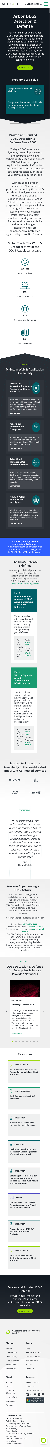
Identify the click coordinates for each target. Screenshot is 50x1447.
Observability (11, 1352)
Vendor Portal (11, 1431)
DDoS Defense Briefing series (25, 583)
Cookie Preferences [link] (14, 1443)
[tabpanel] (25, 1008)
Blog (28, 1348)
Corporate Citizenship (10, 1391)
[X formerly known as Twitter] (31, 1394)
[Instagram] (43, 1395)
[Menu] (46, 4)
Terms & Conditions (14, 1418)
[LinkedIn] (27, 1395)
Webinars (30, 1368)
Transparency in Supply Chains (19, 1426)
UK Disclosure (12, 1441)
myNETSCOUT (32, 4)
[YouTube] (35, 1394)
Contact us (24, 67)
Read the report (34, 552)
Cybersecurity (11, 1356)
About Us (9, 1382)
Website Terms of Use (15, 1421)
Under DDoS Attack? (34, 1390)
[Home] (11, 4)
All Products (11, 1368)
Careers (9, 1386)
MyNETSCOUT (32, 1360)
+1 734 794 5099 (30, 924)
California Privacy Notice (16, 1438)
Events (29, 1364)
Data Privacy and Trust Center (18, 1423)
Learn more (15, 413)
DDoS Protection (12, 1360)
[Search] (41, 4)
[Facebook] (39, 1394)
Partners (9, 1405)
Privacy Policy (11, 1428)
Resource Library (33, 1352)
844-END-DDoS (35, 926)
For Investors (11, 1397)
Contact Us (30, 1386)
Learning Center (33, 1356)
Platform (9, 1348)
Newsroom (10, 1401)
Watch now (28, 643)
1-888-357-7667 (32, 1382)
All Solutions (11, 1364)
